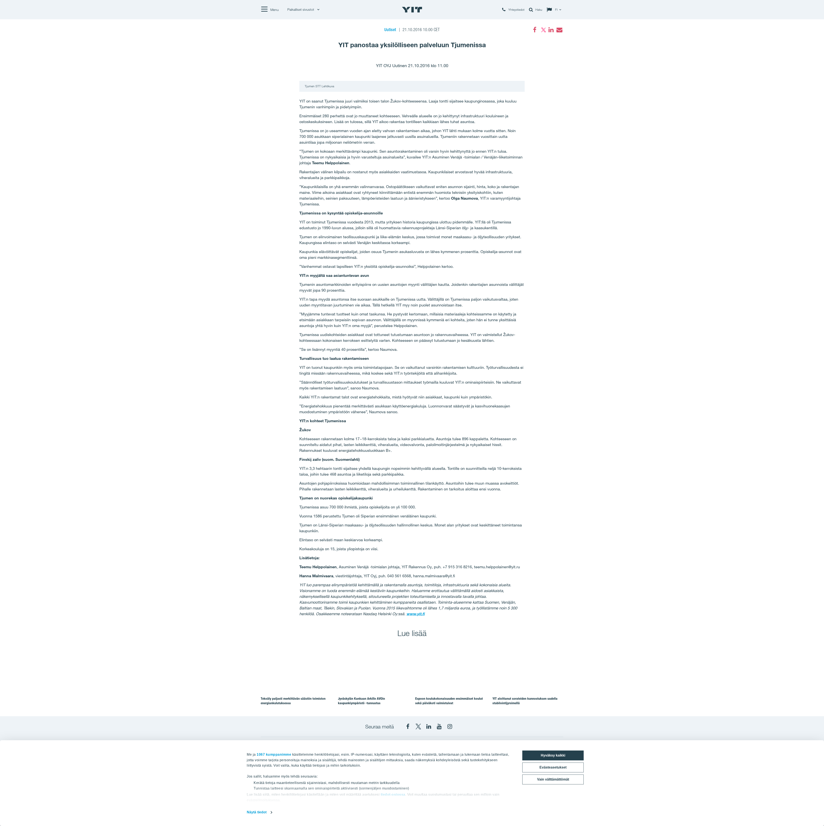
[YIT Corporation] (428, 726)
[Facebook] (535, 29)
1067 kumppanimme (274, 754)
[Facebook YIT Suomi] (407, 726)
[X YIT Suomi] (418, 726)
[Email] (559, 29)
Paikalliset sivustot (301, 10)
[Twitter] (543, 29)
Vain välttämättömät (553, 779)
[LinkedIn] (551, 29)
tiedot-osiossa (393, 794)
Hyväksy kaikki (553, 755)
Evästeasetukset (552, 767)
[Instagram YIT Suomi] (449, 726)
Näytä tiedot (257, 812)
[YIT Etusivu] (412, 9)
